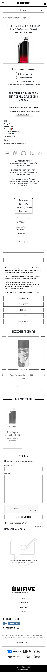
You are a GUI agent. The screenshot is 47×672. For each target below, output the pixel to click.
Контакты (23, 611)
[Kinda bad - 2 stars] (37, 525)
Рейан (29, 292)
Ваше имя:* (8, 465)
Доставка (23, 607)
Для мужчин (17, 18)
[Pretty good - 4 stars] (40, 525)
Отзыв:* (7, 474)
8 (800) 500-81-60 (11, 627)
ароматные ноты (20, 143)
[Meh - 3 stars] (38, 525)
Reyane (25, 18)
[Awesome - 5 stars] (42, 525)
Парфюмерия (7, 18)
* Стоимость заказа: (23, 218)
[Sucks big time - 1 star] (35, 525)
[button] (43, 3)
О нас (23, 598)
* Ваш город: (20, 229)
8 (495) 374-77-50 (11, 619)
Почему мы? (23, 602)
